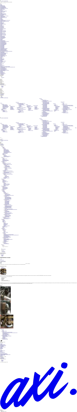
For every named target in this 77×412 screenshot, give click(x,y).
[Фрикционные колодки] (5, 300)
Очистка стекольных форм (5, 334)
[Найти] (0, 3)
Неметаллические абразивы (8, 215)
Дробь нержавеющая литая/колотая (8, 205)
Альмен (6, 175)
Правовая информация (2, 352)
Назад (5, 148)
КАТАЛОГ (1, 343)
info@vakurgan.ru (2, 84)
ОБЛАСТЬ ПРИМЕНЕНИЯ (3, 345)
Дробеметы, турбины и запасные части (8, 164)
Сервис (1, 351)
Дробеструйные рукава (2, 350)
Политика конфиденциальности (3, 353)
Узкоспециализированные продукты (9, 213)
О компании (4, 220)
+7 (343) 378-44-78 (2, 74)
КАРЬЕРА (1, 347)
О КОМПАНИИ (2, 346)
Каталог (3, 147)
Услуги (3, 158)
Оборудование (5, 155)
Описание (2, 267)
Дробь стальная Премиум (7, 200)
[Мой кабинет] (0, 138)
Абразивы (5, 192)
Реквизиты (1, 355)
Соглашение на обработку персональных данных (5, 354)
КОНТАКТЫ (1, 348)
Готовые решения (4, 229)
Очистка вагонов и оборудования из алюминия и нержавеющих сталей (10, 332)
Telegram (2, 86)
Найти (1, 410)
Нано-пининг (4, 337)
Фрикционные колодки (5, 336)
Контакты (5, 183)
